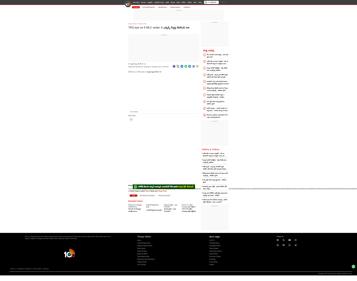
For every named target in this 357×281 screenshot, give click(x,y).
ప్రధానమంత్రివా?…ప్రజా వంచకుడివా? (170, 210)
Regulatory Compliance (24, 268)
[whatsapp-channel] (164, 186)
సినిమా (178, 2)
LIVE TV (223, 2)
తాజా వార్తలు (136, 2)
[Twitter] (178, 66)
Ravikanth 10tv (139, 66)
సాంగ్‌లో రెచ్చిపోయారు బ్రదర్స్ (154, 210)
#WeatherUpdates (175, 7)
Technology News (143, 256)
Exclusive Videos (215, 256)
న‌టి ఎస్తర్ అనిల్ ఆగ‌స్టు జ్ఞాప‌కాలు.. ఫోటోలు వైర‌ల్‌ (216, 103)
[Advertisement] (178, 15)
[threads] (278, 245)
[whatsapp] (185, 66)
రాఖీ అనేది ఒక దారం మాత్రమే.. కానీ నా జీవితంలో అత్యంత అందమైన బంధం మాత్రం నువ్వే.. (217, 62)
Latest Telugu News (143, 243)
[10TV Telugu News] (128, 5)
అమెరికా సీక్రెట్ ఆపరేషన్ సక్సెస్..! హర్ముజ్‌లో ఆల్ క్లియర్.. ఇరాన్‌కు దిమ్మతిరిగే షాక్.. (216, 96)
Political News (142, 262)
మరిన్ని (200, 2)
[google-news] (193, 66)
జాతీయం (189, 2)
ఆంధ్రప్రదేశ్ (149, 2)
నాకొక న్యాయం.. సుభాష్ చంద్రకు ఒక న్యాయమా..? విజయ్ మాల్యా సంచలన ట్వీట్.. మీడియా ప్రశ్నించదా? (217, 109)
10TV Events (141, 264)
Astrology (212, 259)
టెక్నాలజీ (173, 2)
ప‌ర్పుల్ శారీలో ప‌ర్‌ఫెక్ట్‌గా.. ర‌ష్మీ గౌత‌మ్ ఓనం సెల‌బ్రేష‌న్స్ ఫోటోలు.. (217, 69)
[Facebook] (174, 66)
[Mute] (128, 198)
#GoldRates (187, 7)
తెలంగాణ (143, 2)
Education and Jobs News (146, 259)
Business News (142, 254)
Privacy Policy (37, 268)
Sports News (213, 254)
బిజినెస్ (167, 2)
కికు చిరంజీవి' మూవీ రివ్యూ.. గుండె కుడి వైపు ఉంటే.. (217, 56)
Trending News (214, 243)
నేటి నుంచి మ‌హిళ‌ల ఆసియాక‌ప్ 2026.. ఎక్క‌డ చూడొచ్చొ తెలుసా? (218, 116)
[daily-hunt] (197, 66)
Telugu (130, 23)
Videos (134, 23)
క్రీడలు (195, 2)
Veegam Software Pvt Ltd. (344, 273)
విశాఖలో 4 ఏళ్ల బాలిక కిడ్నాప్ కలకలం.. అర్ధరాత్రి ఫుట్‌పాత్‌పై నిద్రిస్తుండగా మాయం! (218, 82)
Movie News (141, 248)
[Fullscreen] (128, 200)
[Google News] (284, 245)
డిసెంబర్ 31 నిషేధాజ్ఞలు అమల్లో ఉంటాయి (135, 210)
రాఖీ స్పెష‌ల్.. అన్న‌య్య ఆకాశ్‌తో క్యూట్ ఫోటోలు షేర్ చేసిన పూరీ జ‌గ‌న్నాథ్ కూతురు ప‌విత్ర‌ (217, 76)
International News (215, 251)
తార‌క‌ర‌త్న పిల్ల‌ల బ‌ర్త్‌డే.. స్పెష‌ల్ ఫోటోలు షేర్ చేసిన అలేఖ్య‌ (215, 188)
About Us (13, 268)
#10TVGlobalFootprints (149, 7)
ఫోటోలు (184, 2)
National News (142, 251)
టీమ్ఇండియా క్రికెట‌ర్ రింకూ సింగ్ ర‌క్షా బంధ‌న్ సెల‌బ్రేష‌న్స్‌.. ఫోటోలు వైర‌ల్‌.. (217, 89)
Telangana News (215, 245)
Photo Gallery (213, 248)
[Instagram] (296, 240)
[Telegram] (296, 245)
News (139, 240)
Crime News (213, 262)
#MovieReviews (162, 7)
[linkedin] (181, 66)
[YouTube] (290, 240)
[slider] (146, 198)
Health (211, 264)
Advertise (46, 268)
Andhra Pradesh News (144, 245)
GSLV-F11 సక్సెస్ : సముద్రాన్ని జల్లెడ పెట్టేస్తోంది (189, 210)
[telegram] (189, 66)
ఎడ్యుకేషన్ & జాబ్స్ (159, 2)
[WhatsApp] (290, 245)
